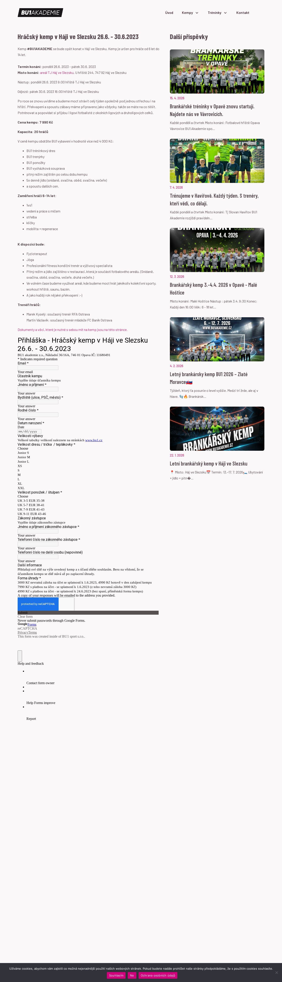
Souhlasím (116, 975)
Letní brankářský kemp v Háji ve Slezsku (208, 463)
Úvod (169, 12)
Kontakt (242, 12)
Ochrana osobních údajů (158, 975)
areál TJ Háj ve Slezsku (57, 72)
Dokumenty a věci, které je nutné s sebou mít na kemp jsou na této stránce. (73, 329)
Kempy (187, 12)
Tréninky (214, 12)
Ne (132, 975)
